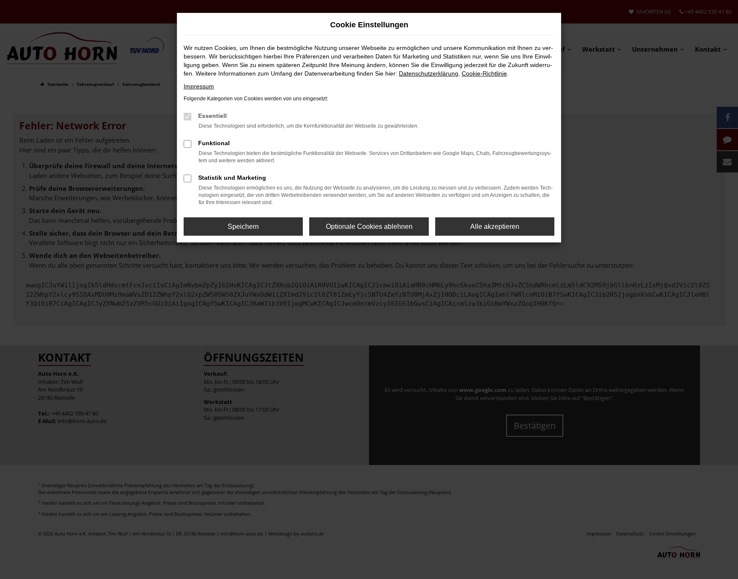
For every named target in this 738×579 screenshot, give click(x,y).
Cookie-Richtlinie (484, 73)
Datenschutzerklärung (428, 73)
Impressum (199, 86)
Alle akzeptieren (494, 226)
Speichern (243, 226)
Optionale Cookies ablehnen (369, 226)
